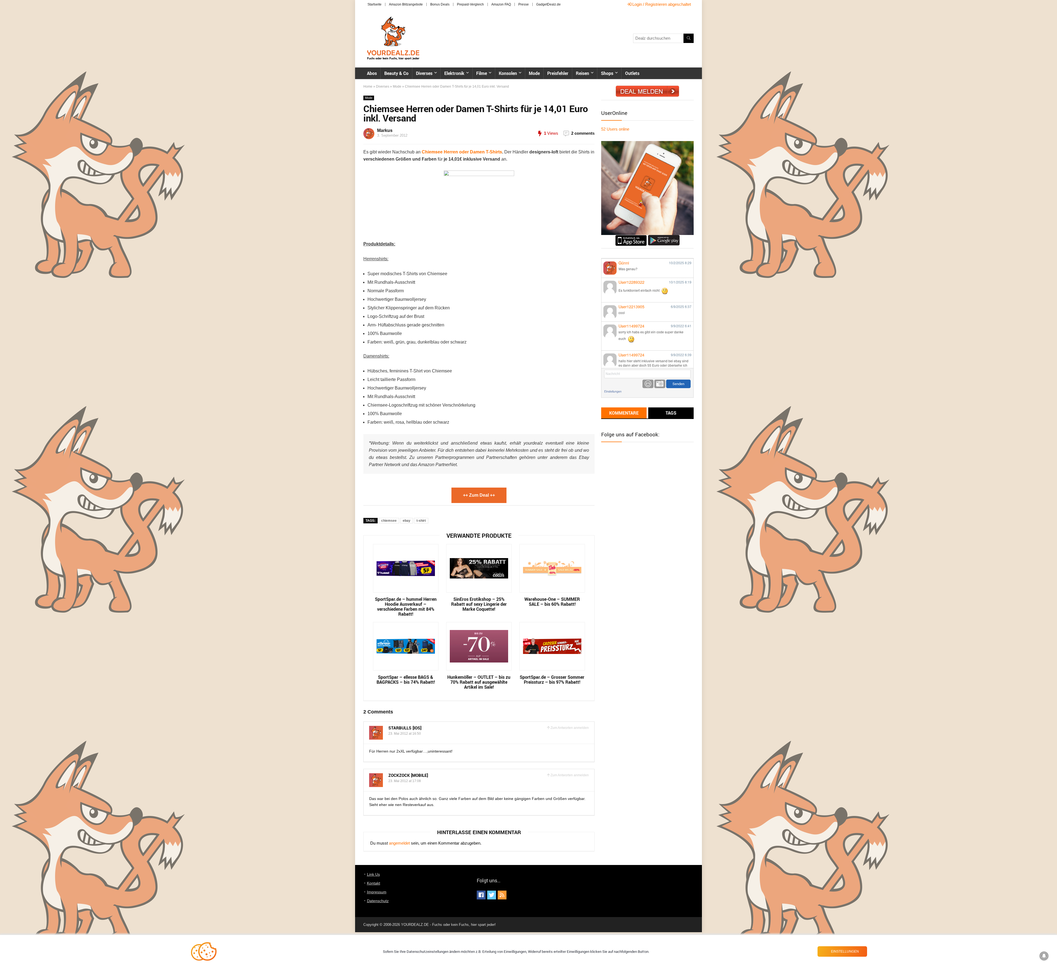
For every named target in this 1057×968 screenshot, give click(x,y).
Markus (385, 130)
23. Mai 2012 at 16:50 (404, 734)
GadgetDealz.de (548, 4)
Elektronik (454, 73)
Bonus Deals (440, 4)
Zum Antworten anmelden (570, 728)
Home (367, 86)
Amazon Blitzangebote (406, 4)
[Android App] (664, 237)
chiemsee (389, 521)
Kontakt (373, 883)
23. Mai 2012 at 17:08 (404, 781)
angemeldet (399, 843)
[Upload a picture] (659, 384)
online (615, 129)
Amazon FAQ (501, 4)
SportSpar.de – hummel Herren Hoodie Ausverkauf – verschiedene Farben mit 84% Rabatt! (406, 607)
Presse (523, 4)
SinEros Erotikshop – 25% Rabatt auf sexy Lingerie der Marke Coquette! (479, 604)
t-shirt (421, 521)
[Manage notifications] (1044, 955)
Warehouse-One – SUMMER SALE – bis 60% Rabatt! (552, 602)
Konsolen (508, 73)
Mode (534, 73)
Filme (481, 73)
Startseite (374, 4)
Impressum (376, 892)
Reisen (582, 73)
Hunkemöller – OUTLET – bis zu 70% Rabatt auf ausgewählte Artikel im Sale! (478, 682)
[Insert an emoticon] (647, 384)
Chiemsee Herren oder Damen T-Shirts (462, 152)
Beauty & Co (396, 73)
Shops (607, 73)
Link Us (373, 874)
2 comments (583, 133)
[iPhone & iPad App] (631, 237)
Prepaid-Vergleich (470, 4)
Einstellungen (613, 391)
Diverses (424, 73)
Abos (372, 73)
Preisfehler (557, 73)
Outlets (632, 73)
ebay (406, 521)
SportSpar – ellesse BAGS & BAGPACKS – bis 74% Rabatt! (406, 680)
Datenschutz (378, 901)
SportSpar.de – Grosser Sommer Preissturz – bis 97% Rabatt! (552, 680)
